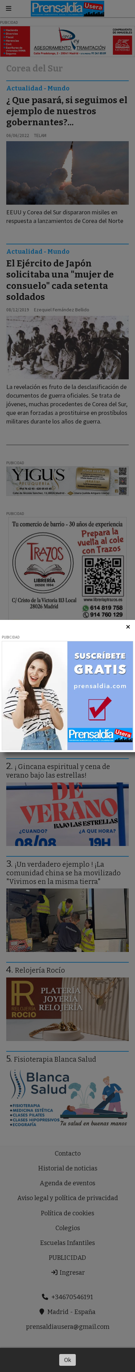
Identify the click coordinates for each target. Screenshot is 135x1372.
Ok (67, 1360)
